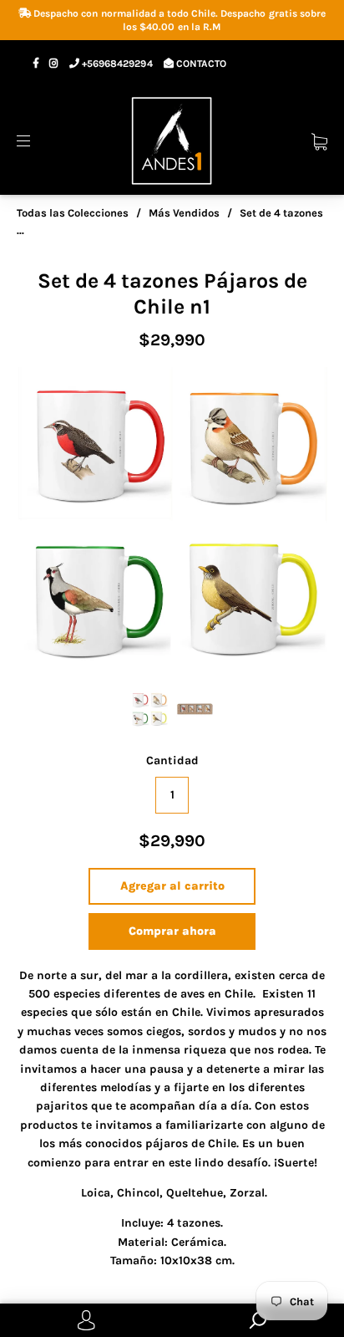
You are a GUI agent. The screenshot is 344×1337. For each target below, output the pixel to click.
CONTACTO (200, 63)
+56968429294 (115, 63)
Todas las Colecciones (73, 213)
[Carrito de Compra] (319, 140)
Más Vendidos (184, 213)
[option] (172, 522)
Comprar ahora (172, 931)
